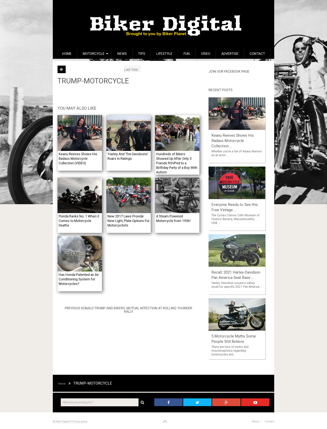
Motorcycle (93, 54)
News (122, 54)
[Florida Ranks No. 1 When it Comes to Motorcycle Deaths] (80, 195)
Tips (141, 54)
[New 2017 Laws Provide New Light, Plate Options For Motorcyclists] (128, 195)
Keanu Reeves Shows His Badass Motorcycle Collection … (232, 140)
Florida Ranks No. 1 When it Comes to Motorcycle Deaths (79, 220)
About (255, 421)
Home (67, 54)
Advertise (229, 54)
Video (205, 54)
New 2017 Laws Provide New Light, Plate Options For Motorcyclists (128, 220)
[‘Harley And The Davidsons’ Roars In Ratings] (128, 133)
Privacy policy (79, 421)
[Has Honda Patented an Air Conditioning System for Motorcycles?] (80, 254)
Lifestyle (164, 54)
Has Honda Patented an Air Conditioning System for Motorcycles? (79, 279)
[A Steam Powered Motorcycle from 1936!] (177, 195)
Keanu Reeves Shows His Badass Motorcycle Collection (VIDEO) (78, 158)
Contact (257, 54)
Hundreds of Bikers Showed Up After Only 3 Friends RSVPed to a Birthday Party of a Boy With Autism (176, 163)
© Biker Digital (61, 421)
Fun (187, 54)
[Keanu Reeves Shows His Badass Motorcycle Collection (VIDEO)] (80, 133)
